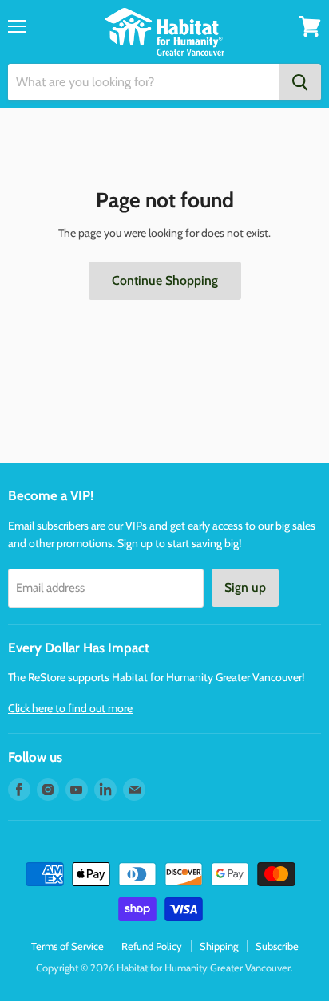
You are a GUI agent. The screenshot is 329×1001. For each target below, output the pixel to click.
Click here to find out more (70, 708)
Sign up (245, 587)
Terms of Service (67, 946)
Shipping (219, 946)
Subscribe (277, 946)
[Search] (300, 82)
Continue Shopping (165, 280)
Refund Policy (151, 946)
